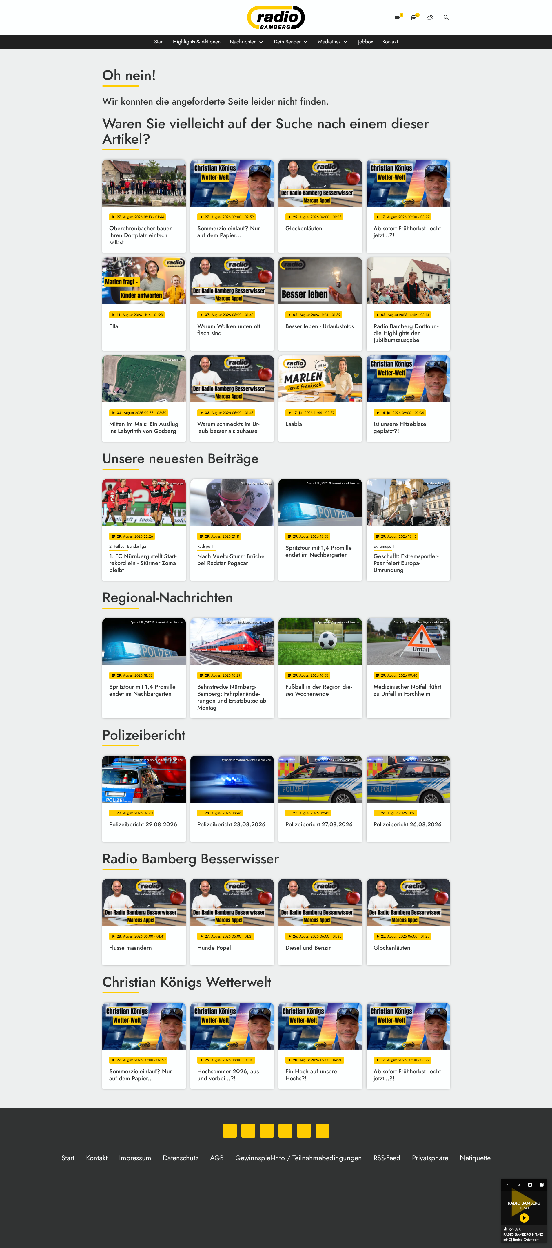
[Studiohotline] (166, 17)
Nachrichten (243, 41)
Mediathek (329, 41)
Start (159, 41)
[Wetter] (430, 17)
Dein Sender (287, 41)
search (446, 17)
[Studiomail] (154, 17)
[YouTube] (143, 17)
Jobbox (365, 41)
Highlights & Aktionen (197, 41)
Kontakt (390, 41)
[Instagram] (131, 17)
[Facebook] (119, 17)
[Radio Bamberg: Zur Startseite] (276, 17)
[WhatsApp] (108, 17)
